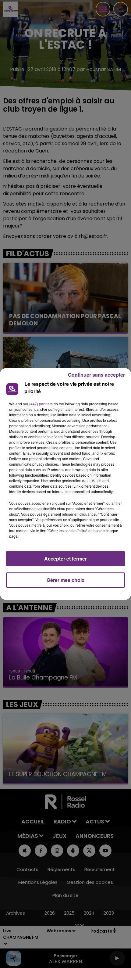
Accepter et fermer (65, 558)
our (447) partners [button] (38, 403)
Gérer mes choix (65, 579)
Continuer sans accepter (96, 374)
